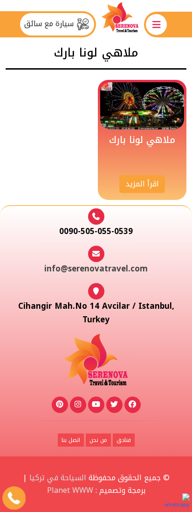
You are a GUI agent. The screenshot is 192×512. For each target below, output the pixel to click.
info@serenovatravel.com (96, 268)
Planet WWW (70, 490)
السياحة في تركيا (57, 477)
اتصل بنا (71, 440)
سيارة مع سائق (50, 24)
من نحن (98, 440)
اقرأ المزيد (142, 184)
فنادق (124, 440)
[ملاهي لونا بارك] (142, 106)
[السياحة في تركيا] (120, 24)
